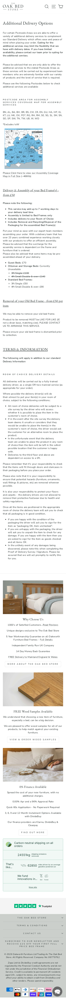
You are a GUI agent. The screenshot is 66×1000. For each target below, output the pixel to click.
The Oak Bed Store (32, 918)
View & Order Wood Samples (33, 739)
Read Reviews (50, 625)
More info (33, 887)
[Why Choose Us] (33, 597)
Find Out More (33, 832)
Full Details (46, 639)
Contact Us (32, 933)
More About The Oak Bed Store (33, 664)
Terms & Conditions (32, 925)
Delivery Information (14, 361)
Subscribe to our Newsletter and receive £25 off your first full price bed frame (32, 944)
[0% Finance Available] (33, 765)
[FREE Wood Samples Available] (33, 689)
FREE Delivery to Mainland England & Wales (33, 657)
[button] (57, 991)
